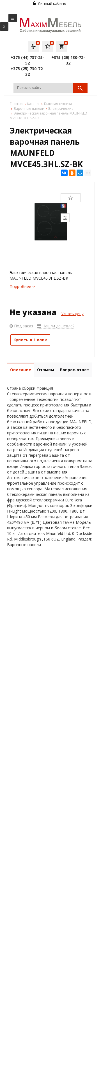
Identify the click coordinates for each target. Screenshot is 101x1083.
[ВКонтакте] (64, 173)
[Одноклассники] (72, 173)
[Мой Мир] (80, 173)
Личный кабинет (52, 3)
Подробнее (21, 286)
